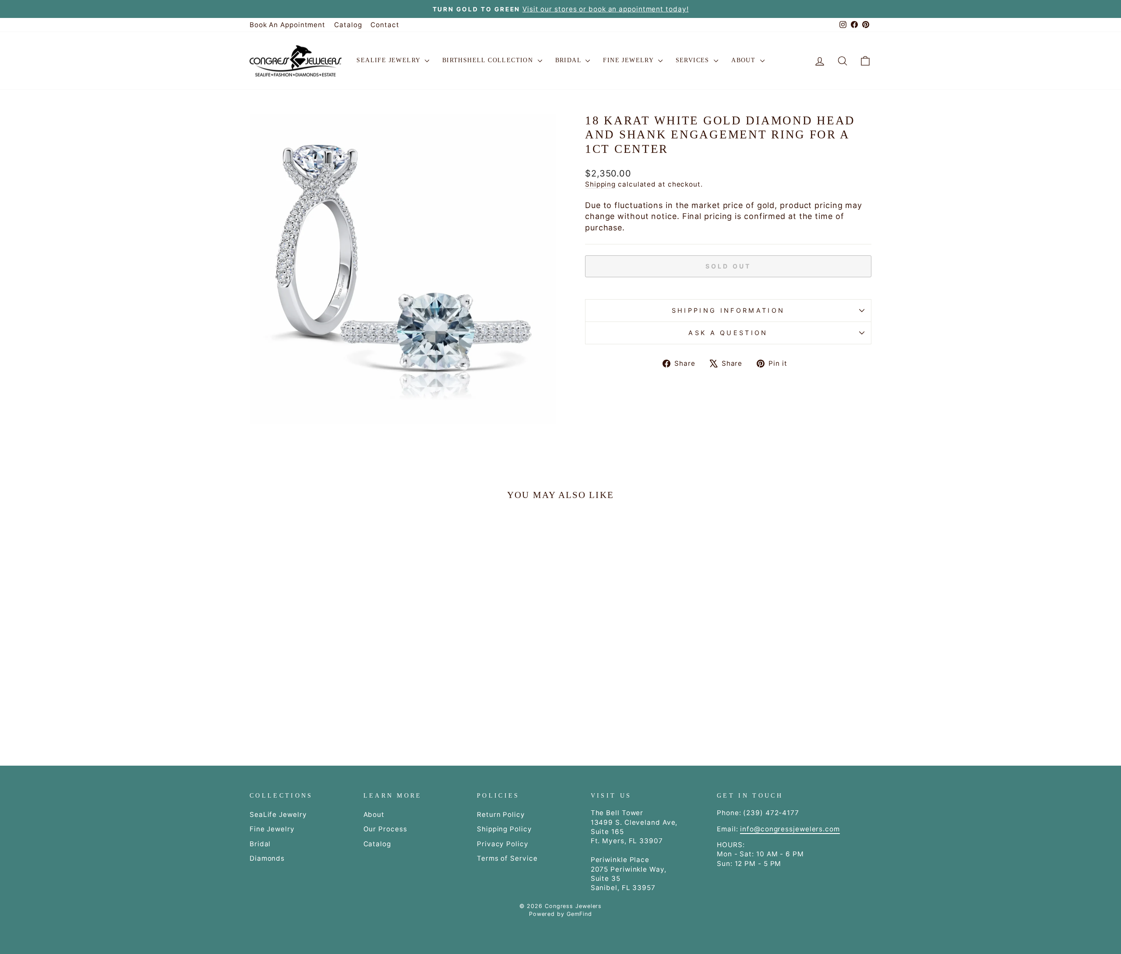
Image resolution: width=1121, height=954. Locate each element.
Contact (384, 25)
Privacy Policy (503, 844)
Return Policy (501, 814)
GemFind (579, 914)
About (744, 60)
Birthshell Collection (489, 60)
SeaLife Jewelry (389, 60)
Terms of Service (507, 858)
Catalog (348, 25)
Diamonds (267, 858)
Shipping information (728, 310)
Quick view (323, 660)
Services (694, 60)
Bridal (569, 60)
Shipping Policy (504, 829)
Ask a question (728, 332)
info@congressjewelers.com (790, 829)
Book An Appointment (287, 25)
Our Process (385, 829)
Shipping (600, 184)
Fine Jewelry (629, 60)
